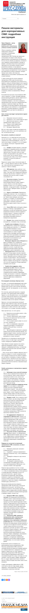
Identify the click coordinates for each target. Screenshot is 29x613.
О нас (3, 599)
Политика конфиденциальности (9, 602)
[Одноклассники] (7, 580)
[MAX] (9, 580)
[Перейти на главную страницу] (14, 3)
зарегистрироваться (21, 14)
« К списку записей (6, 575)
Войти (12, 14)
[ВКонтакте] (2, 580)
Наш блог (4, 601)
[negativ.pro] (8, 592)
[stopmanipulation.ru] (21, 592)
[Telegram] (5, 580)
